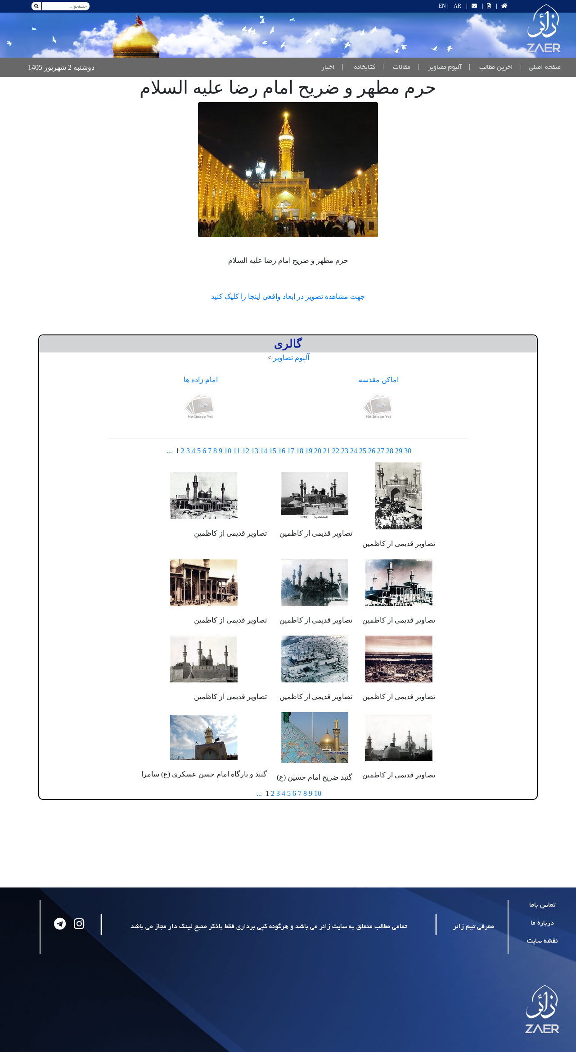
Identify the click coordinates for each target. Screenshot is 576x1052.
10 (227, 451)
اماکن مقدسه (379, 380)
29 (398, 451)
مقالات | (396, 67)
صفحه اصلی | (539, 67)
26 (371, 451)
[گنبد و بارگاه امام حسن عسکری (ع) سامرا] (204, 736)
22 (335, 451)
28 (389, 451)
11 (236, 451)
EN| (443, 6)
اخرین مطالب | (491, 67)
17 (290, 451)
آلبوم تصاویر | (440, 67)
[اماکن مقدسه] (378, 407)
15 (272, 451)
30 (407, 451)
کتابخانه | (358, 67)
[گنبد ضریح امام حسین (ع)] (314, 736)
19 (308, 451)
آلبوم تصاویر (291, 357)
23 (344, 451)
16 (281, 451)
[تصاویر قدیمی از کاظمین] (398, 494)
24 (353, 451)
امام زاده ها (201, 380)
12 (245, 451)
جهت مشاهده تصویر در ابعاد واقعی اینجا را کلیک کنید (288, 296)
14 (263, 451)
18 (299, 451)
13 (254, 451)
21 (326, 451)
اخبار (328, 67)
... (169, 451)
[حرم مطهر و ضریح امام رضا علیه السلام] (288, 169)
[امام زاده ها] (200, 407)
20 (317, 451)
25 (362, 451)
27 (380, 451)
